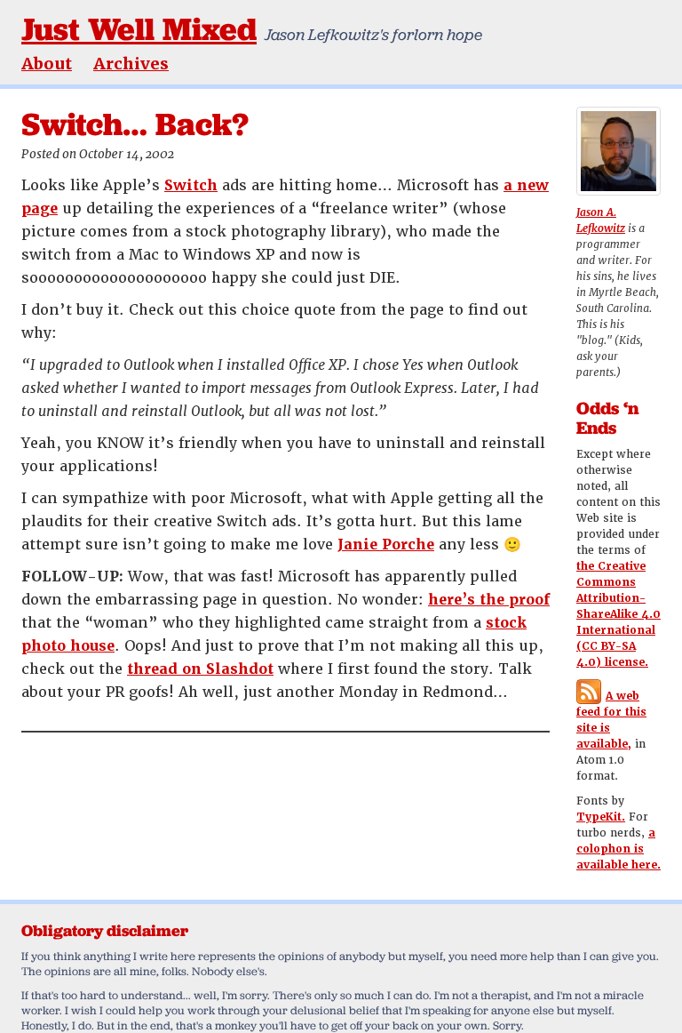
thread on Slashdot (200, 669)
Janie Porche (385, 544)
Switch (191, 185)
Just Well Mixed (139, 29)
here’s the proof (489, 599)
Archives (131, 63)
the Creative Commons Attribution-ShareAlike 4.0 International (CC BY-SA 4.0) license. (618, 614)
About (46, 63)
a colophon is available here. (618, 849)
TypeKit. (600, 817)
